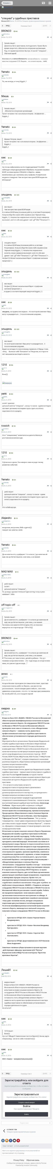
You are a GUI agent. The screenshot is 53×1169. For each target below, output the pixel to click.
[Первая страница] (2, 25)
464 (16, 31)
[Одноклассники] (7, 1140)
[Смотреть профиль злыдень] (6, 198)
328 (10, 158)
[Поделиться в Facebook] (10, 1140)
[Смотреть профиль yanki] (4, 397)
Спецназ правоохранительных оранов (36, 21)
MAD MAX (7, 571)
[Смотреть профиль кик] (4, 161)
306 (11, 365)
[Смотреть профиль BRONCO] (6, 35)
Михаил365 (5, 21)
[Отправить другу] (14, 1140)
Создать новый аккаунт (26, 1102)
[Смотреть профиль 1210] (4, 369)
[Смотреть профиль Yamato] (5, 76)
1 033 (17, 195)
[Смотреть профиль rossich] (5, 430)
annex (4, 673)
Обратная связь (32, 1160)
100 (16, 970)
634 (14, 72)
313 (16, 518)
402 (11, 394)
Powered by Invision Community (26, 1165)
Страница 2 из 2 (26, 26)
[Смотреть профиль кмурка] (5, 712)
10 (17, 572)
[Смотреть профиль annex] (5, 678)
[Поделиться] (51, 37)
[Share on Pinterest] (18, 1140)
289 (14, 709)
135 (14, 426)
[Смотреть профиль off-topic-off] (7, 609)
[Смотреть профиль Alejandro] (6, 522)
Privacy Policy (19, 1160)
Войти (26, 1114)
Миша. (5, 96)
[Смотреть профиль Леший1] (5, 974)
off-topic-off (8, 604)
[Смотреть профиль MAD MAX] (6, 575)
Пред (7, 25)
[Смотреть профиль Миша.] (5, 100)
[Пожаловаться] (48, 37)
